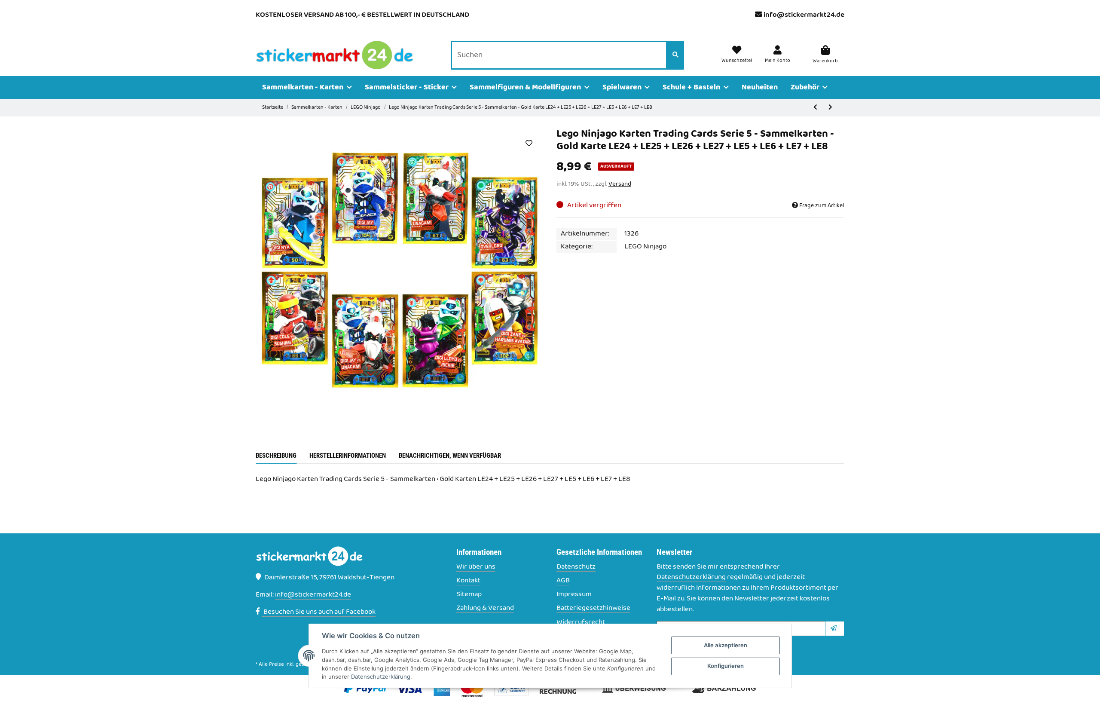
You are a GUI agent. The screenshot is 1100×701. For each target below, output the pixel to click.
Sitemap (469, 594)
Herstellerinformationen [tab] (347, 455)
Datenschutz (576, 567)
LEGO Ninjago (645, 246)
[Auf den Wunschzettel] (528, 143)
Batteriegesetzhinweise (593, 608)
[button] (777, 55)
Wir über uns (475, 567)
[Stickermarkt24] (335, 55)
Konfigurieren (725, 665)
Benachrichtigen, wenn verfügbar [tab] (450, 455)
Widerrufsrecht (580, 622)
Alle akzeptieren (725, 645)
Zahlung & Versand (485, 608)
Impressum (574, 594)
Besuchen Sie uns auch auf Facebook (319, 612)
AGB (563, 580)
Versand (619, 184)
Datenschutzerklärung (691, 577)
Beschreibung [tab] (276, 455)
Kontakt (468, 580)
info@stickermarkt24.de (804, 15)
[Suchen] (675, 55)
